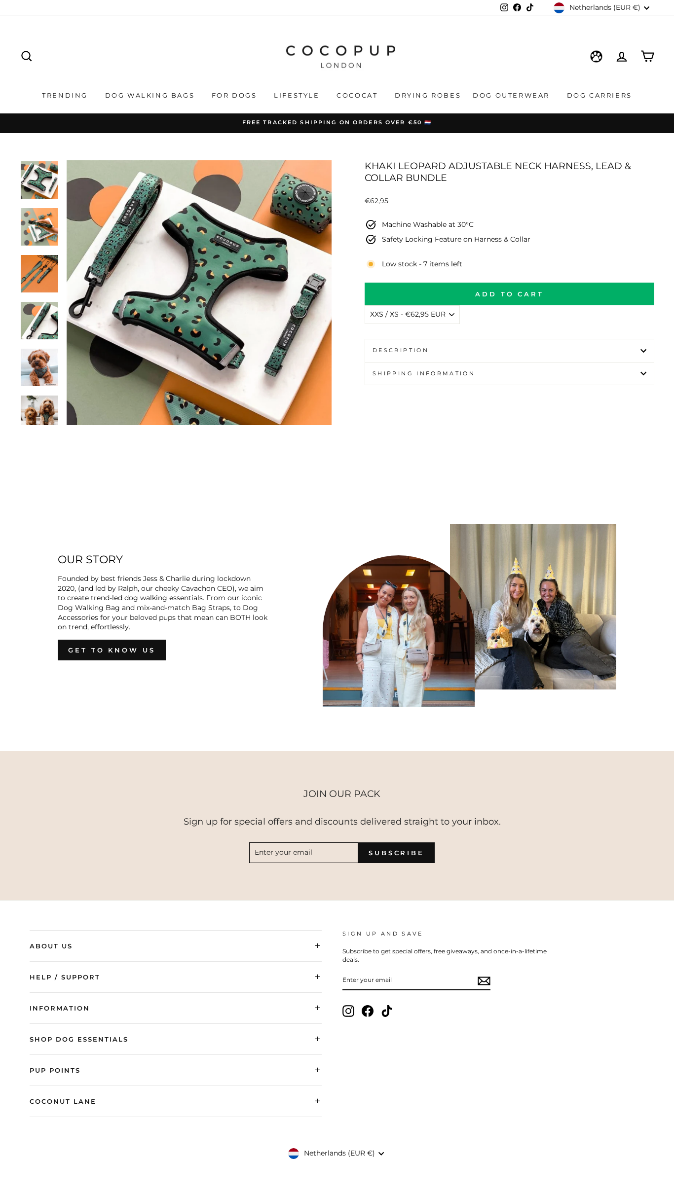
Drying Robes (428, 95)
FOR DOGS (236, 95)
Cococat (358, 95)
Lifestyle (298, 95)
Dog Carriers (599, 95)
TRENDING (66, 95)
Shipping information (424, 373)
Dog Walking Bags (151, 95)
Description (401, 350)
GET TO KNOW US (111, 650)
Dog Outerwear (512, 95)
